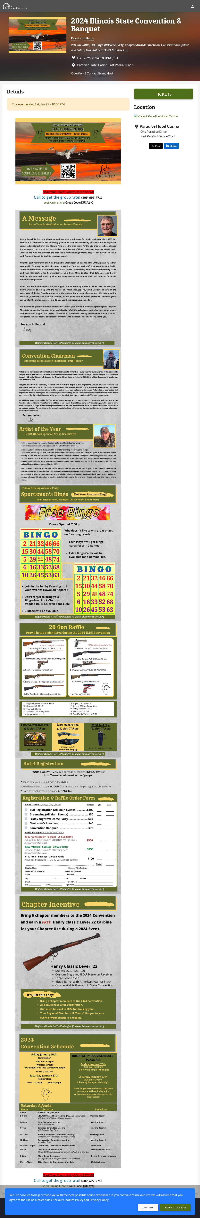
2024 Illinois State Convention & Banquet (126, 25)
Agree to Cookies (175, 1207)
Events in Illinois (82, 38)
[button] (194, 6)
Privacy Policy (99, 1200)
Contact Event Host (100, 73)
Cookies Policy (73, 1200)
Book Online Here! (54, 202)
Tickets (163, 94)
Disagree (148, 1207)
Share (173, 146)
